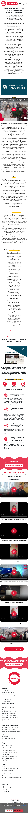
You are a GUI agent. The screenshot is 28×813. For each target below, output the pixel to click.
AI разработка (6, 701)
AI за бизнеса (6, 760)
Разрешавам (18, 810)
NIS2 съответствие (8, 738)
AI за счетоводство (8, 758)
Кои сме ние (5, 784)
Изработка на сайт (8, 729)
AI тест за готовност (9, 772)
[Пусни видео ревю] (14, 489)
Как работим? (6, 788)
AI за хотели (5, 754)
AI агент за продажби (9, 696)
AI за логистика (7, 745)
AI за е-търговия (7, 749)
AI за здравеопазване (8, 751)
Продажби (5, 710)
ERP (3, 733)
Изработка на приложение (10, 727)
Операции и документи (9, 715)
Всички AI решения (8, 703)
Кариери (4, 790)
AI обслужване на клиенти (10, 698)
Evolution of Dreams (14, 799)
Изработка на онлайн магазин (11, 731)
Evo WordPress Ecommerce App (10, 774)
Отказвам (9, 810)
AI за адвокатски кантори (10, 752)
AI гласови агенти (7, 694)
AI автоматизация (8, 692)
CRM (3, 735)
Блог (3, 766)
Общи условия (6, 776)
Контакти (5, 791)
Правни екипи (6, 719)
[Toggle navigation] (20, 3)
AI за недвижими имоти (9, 756)
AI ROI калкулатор (7, 770)
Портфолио (5, 786)
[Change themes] (23, 4)
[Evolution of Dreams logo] (3, 3)
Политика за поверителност (11, 777)
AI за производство (8, 747)
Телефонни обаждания (9, 713)
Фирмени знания (7, 721)
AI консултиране (7, 699)
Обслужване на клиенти (9, 712)
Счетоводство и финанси (10, 717)
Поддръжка (5, 737)
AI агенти (5, 690)
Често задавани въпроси (10, 768)
